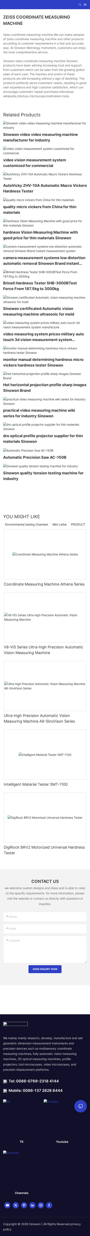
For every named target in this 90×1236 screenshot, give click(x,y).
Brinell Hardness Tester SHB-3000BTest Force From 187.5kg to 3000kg (40, 286)
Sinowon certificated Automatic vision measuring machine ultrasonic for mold (38, 311)
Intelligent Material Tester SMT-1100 (36, 784)
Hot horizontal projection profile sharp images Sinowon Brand (44, 388)
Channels (21, 1193)
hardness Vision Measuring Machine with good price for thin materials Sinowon (40, 235)
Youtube (62, 1141)
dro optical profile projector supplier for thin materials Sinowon (43, 439)
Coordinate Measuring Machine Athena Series (44, 584)
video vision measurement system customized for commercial (34, 163)
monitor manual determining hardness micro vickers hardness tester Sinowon (43, 362)
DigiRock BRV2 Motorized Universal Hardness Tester (44, 850)
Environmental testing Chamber (26, 524)
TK (21, 1141)
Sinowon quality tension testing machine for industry (43, 476)
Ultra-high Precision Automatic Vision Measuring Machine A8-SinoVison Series (39, 718)
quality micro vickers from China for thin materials (39, 210)
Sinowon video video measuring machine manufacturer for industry (40, 137)
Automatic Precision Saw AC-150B (34, 457)
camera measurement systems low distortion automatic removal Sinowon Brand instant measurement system (44, 261)
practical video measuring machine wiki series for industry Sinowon (39, 413)
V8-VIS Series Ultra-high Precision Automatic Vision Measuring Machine (43, 650)
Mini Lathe (60, 524)
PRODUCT (78, 524)
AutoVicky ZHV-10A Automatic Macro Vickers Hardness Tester (45, 188)
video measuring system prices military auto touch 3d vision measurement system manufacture (43, 337)
